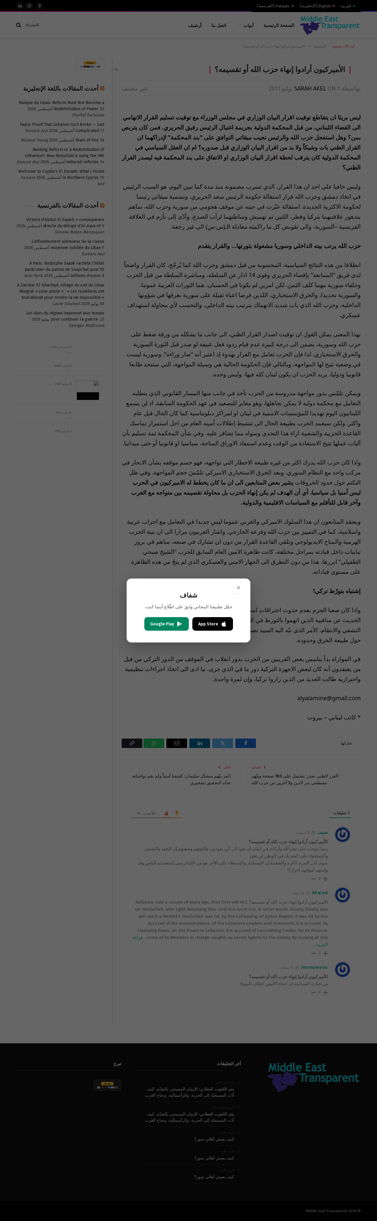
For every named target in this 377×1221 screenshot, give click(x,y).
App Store (208, 624)
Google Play (162, 624)
